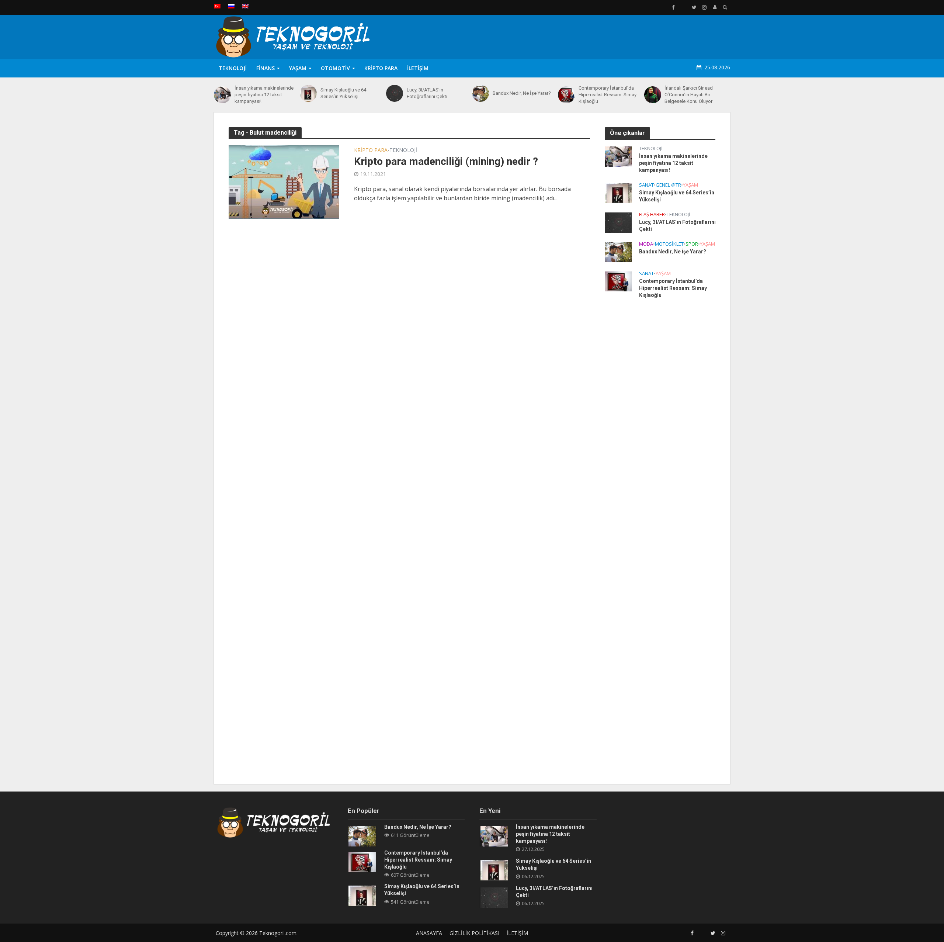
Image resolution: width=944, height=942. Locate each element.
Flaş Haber (652, 214)
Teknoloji (233, 68)
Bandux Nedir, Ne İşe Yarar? (522, 93)
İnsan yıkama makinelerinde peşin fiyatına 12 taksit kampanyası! (264, 94)
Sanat (646, 185)
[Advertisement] (596, 35)
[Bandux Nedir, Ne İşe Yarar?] (480, 93)
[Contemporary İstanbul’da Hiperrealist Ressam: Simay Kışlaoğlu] (566, 94)
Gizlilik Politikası (474, 932)
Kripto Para (381, 68)
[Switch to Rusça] (231, 6)
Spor (692, 244)
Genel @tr (668, 185)
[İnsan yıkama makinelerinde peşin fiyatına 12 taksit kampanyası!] (222, 94)
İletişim (417, 68)
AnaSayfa (429, 932)
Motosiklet (669, 244)
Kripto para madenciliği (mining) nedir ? (446, 161)
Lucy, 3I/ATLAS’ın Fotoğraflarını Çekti (427, 93)
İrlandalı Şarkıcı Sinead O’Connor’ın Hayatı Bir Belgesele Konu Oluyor (688, 94)
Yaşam (297, 68)
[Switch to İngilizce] (245, 6)
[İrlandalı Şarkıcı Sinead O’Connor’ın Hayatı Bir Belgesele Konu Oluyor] (652, 94)
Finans (265, 68)
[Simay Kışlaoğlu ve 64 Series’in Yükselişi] (308, 93)
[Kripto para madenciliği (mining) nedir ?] (284, 181)
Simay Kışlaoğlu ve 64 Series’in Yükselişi (343, 93)
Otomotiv (335, 68)
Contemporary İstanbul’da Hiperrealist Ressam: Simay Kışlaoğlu (607, 94)
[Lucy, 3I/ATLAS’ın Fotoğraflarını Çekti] (394, 93)
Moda (646, 244)
